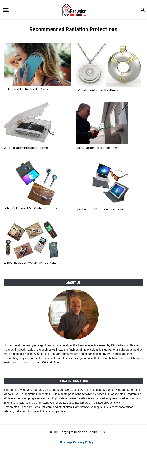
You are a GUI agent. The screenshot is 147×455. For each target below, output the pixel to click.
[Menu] (5, 11)
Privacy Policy (83, 442)
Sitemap (65, 442)
